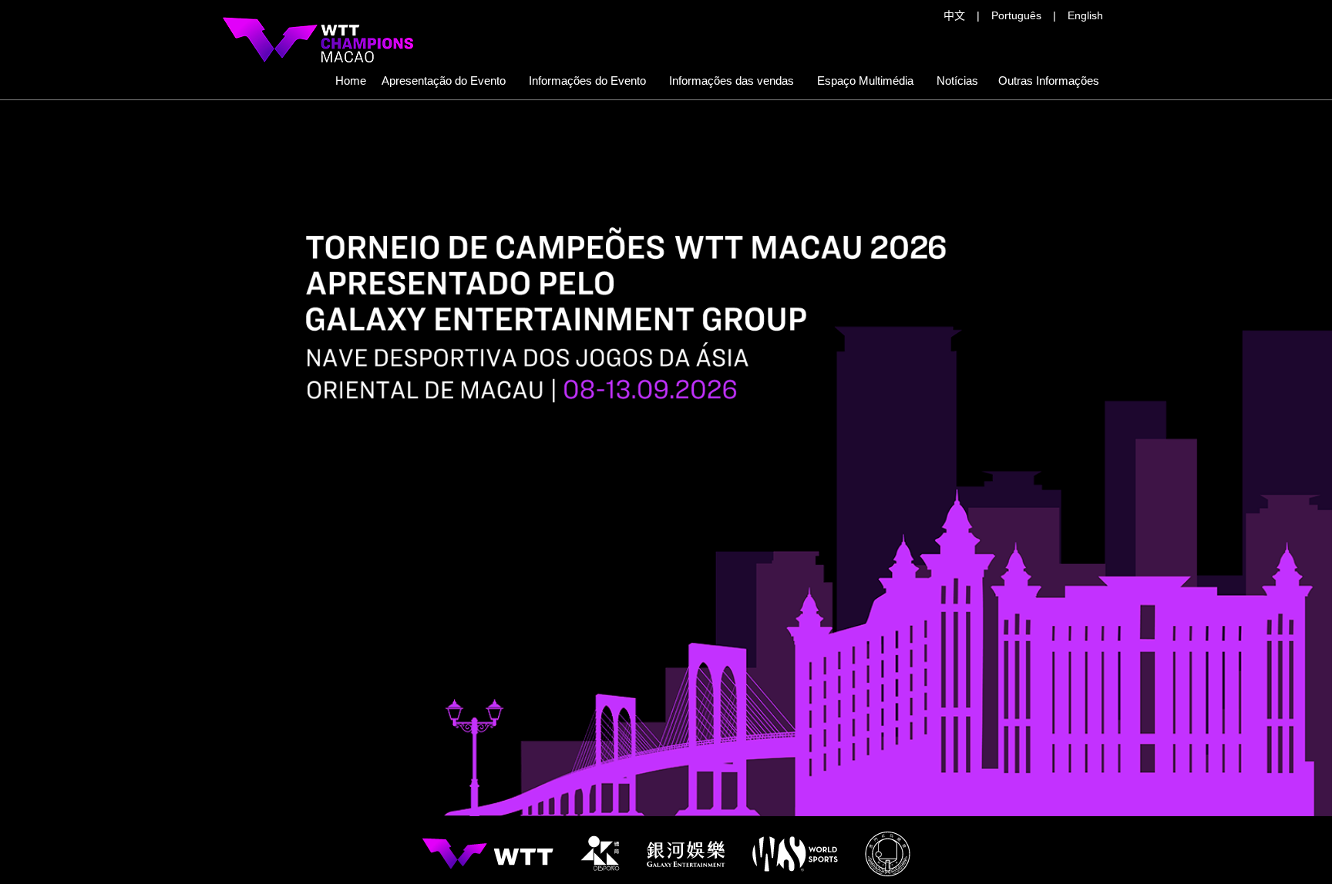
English (1085, 15)
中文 (954, 15)
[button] (732, 81)
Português (1016, 15)
